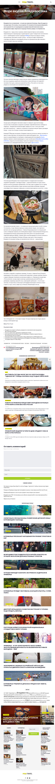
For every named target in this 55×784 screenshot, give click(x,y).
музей (10, 700)
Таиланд (34, 694)
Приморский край (8, 695)
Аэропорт (12, 693)
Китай (42, 693)
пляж (42, 700)
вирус (34, 696)
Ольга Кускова (6, 15)
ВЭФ (16, 693)
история (43, 698)
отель (31, 700)
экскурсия (43, 702)
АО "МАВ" (6, 693)
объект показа (22, 700)
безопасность (26, 696)
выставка (9, 698)
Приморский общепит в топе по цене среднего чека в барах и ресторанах (22, 492)
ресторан (27, 343)
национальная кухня (16, 700)
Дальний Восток (33, 693)
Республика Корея (17, 694)
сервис (48, 700)
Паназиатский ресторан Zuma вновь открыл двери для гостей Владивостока (23, 336)
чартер (38, 702)
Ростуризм (24, 694)
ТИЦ (31, 695)
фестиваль (44, 343)
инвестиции (30, 698)
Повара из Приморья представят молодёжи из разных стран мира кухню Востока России (25, 490)
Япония (38, 695)
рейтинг (45, 700)
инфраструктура (37, 698)
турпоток (27, 702)
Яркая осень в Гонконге (9, 498)
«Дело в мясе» (35, 142)
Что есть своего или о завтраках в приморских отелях (18, 332)
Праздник (47, 693)
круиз (46, 698)
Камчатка (39, 693)
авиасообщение (9, 696)
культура (6, 700)
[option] (20, 715)
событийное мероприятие (12, 702)
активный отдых (19, 696)
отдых (27, 700)
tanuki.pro (31, 780)
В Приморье (6, 8)
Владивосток (7, 343)
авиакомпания (44, 694)
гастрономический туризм (17, 343)
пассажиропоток (37, 700)
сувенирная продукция (35, 343)
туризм (22, 702)
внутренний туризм (41, 696)
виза (31, 696)
